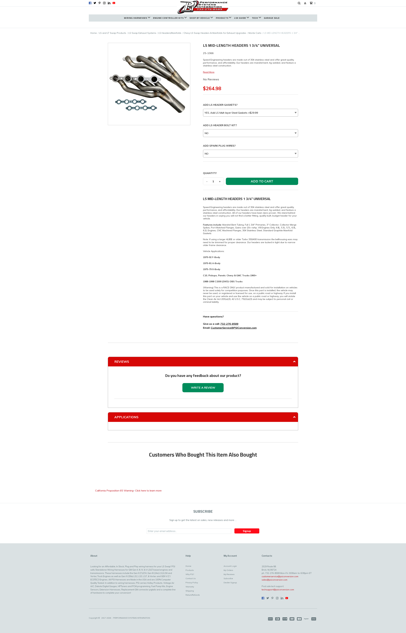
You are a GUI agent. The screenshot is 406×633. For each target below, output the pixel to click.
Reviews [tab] (121, 362)
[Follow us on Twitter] (95, 3)
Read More (208, 72)
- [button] (206, 181)
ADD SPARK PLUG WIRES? (219, 145)
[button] (299, 3)
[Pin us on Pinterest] (99, 3)
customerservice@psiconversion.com (280, 576)
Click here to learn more (148, 490)
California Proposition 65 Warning (114, 490)
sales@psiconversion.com (274, 579)
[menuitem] (137, 18)
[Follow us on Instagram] (104, 3)
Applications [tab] (126, 417)
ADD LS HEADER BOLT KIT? (220, 125)
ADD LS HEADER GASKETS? (220, 104)
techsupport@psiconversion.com (278, 589)
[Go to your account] (305, 3)
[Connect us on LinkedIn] (109, 3)
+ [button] (220, 181)
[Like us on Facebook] (90, 3)
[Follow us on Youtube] (114, 3)
